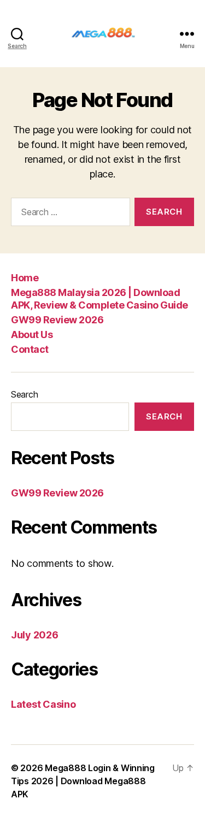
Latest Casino (43, 704)
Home (24, 277)
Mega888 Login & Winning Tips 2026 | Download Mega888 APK (83, 781)
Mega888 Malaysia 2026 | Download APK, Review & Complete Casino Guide (99, 299)
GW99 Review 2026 (57, 319)
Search (24, 394)
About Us (31, 334)
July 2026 (34, 635)
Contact (30, 349)
